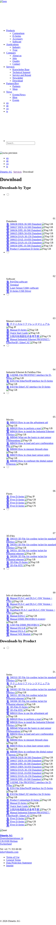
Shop (15, 89)
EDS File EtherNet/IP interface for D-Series (31, 381)
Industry (16, 47)
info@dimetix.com (9, 852)
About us (16, 55)
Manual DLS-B (18, 628)
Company (11, 52)
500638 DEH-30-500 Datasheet (26, 224)
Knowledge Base (20, 69)
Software (16, 41)
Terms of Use (12, 857)
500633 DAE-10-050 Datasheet (26, 239)
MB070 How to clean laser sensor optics (30, 455)
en (7, 103)
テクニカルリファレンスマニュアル (30, 324)
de (7, 105)
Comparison (18, 33)
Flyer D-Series (17, 496)
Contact (16, 64)
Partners (16, 86)
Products (10, 30)
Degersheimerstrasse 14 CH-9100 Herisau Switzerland (11, 839)
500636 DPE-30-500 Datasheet (26, 230)
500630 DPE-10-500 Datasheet (26, 245)
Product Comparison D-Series (25, 249)
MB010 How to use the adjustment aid (29, 422)
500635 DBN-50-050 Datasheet (26, 233)
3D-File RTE (16, 565)
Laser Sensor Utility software (24, 288)
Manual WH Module (20, 634)
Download (17, 80)
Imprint (9, 865)
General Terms (13, 860)
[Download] (8, 224)
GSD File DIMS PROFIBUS (25, 625)
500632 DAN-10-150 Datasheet (26, 242)
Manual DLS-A (18, 631)
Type (14, 50)
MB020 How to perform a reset (26, 428)
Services (10, 66)
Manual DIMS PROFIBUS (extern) (27, 619)
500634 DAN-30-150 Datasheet (26, 236)
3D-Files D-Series (19, 562)
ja (7, 111)
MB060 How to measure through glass (29, 449)
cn (7, 108)
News (9, 92)
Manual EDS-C (18, 616)
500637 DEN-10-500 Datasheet (26, 227)
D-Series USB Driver (20, 291)
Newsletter (17, 78)
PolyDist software (19, 281)
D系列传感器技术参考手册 (25, 336)
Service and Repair (21, 75)
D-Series (16, 36)
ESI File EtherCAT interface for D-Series (30, 386)
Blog (14, 97)
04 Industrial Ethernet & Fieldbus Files (30, 371)
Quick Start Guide (19, 333)
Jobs (14, 58)
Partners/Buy (12, 83)
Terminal (14, 284)
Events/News (19, 94)
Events (15, 100)
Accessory (17, 39)
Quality (16, 61)
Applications (12, 44)
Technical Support (21, 72)
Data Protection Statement (19, 862)
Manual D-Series (18, 330)
